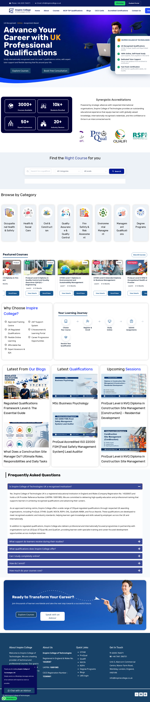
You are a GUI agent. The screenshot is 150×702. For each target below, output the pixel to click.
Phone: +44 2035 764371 (19, 3)
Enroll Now (35, 293)
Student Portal (134, 3)
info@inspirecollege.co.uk (121, 678)
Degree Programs (88, 669)
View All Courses (139, 255)
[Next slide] (145, 136)
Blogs (88, 10)
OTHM (83, 652)
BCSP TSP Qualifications (72, 10)
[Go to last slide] (81, 136)
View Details (20, 293)
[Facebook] (141, 694)
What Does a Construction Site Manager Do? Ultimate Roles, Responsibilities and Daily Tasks (25, 456)
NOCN (82, 662)
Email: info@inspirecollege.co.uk (48, 3)
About (46, 10)
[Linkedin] (145, 694)
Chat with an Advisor (20, 690)
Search (118, 171)
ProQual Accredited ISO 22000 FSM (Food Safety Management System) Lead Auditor (74, 446)
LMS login (84, 675)
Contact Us (136, 10)
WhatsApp (120, 3)
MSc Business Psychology (70, 403)
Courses (56, 10)
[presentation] (26, 386)
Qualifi (83, 659)
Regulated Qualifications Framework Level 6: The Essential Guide (21, 408)
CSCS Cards (99, 10)
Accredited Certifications (118, 10)
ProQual (83, 655)
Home (37, 10)
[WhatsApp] (137, 694)
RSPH (82, 665)
